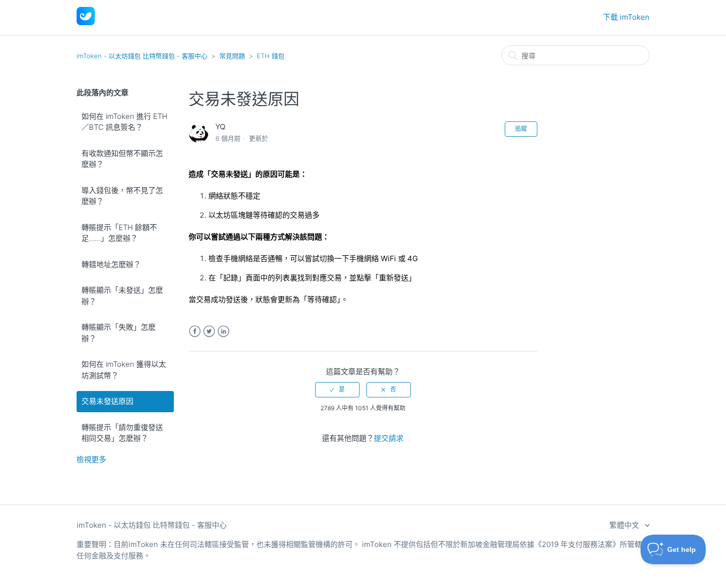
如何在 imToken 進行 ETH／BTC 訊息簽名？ (124, 122)
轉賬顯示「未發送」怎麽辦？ (122, 295)
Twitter (209, 331)
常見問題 (232, 56)
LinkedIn (223, 331)
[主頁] (86, 22)
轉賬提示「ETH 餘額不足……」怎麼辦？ (119, 233)
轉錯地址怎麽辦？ (111, 264)
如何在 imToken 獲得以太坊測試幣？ (123, 369)
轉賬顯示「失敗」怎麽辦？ (118, 332)
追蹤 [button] (521, 128)
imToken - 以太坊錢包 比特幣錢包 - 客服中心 (142, 56)
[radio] (337, 389)
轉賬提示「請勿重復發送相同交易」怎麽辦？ (122, 433)
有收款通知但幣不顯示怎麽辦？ (122, 159)
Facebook (195, 331)
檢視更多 (91, 459)
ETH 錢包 (270, 56)
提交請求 (388, 438)
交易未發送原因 (107, 401)
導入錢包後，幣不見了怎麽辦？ (122, 196)
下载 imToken (626, 17)
